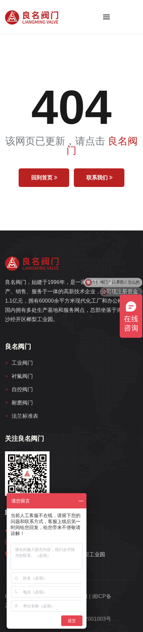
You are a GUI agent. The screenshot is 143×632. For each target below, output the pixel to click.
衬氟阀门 (22, 376)
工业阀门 (22, 363)
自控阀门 (22, 389)
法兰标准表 (25, 416)
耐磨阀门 (22, 403)
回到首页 (42, 177)
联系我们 (97, 177)
